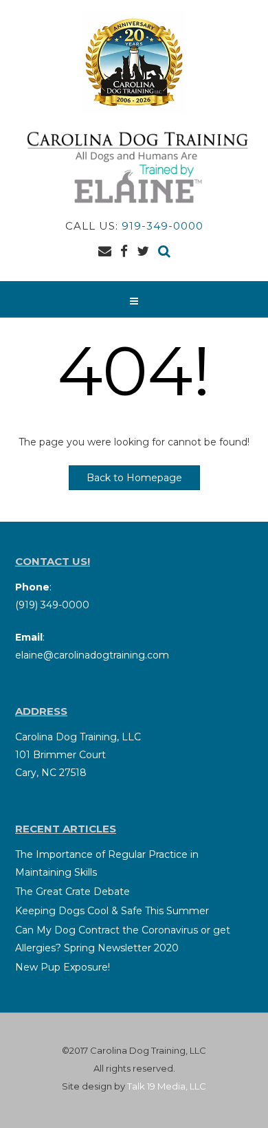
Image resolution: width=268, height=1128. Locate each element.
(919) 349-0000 (52, 605)
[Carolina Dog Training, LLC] (134, 62)
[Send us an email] (104, 251)
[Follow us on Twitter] (143, 251)
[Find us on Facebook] (124, 251)
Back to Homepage (134, 478)
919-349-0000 (162, 225)
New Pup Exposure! (62, 967)
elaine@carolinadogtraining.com (92, 655)
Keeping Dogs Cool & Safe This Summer (112, 911)
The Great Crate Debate (72, 891)
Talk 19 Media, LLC (166, 1086)
